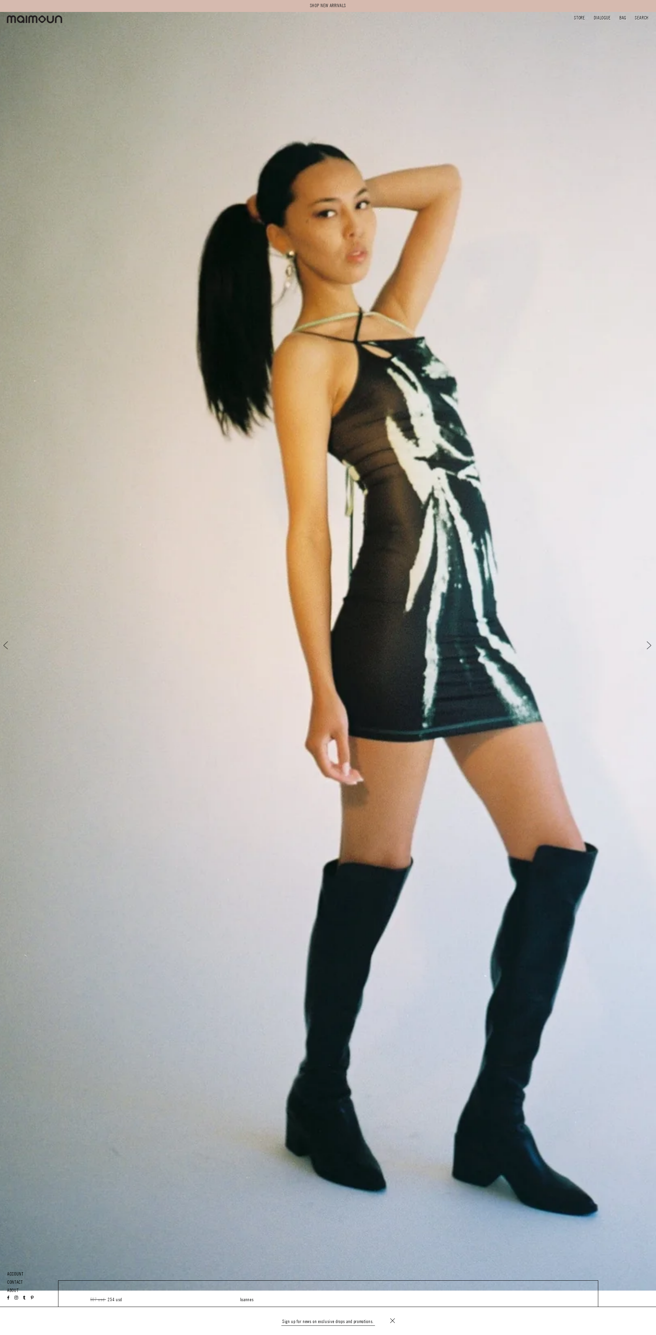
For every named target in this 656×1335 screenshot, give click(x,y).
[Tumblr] (24, 1298)
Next (645, 645)
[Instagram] (16, 1298)
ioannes (247, 1299)
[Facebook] (8, 1298)
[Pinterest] (32, 1298)
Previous (11, 645)
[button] (579, 18)
